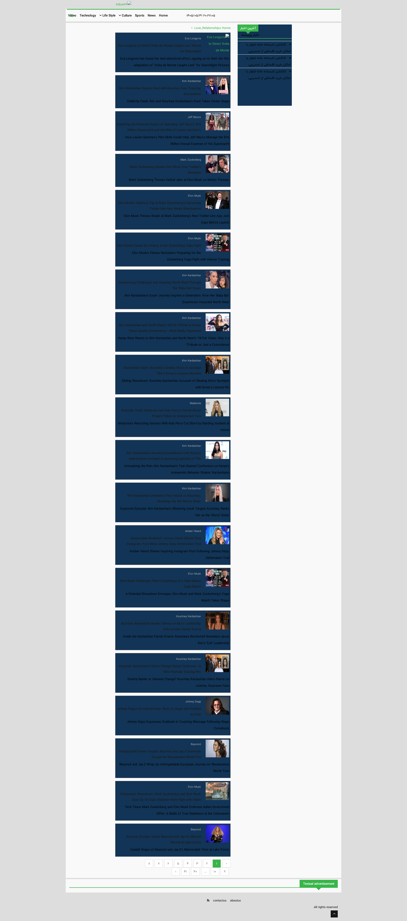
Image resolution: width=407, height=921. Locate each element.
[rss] (208, 900)
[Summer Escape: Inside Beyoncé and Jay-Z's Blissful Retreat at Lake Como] (217, 834)
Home (163, 15)
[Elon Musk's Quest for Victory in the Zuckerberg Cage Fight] (217, 243)
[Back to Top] (334, 913)
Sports (139, 15)
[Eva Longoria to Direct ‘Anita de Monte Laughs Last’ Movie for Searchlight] (217, 43)
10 (215, 871)
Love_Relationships (207, 28)
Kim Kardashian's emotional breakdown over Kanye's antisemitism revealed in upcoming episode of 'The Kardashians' (163, 458)
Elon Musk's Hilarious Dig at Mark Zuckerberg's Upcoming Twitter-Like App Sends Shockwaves (159, 205)
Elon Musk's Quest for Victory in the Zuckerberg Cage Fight (159, 245)
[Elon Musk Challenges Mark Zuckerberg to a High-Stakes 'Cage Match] (217, 578)
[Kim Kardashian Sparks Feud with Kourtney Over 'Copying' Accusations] (217, 85)
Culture (126, 15)
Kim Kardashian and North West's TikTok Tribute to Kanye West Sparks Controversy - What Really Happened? (160, 328)
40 (195, 871)
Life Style (108, 15)
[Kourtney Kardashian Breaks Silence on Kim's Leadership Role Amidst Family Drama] (217, 620)
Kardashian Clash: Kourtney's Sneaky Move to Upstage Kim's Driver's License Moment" (162, 370)
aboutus (235, 900)
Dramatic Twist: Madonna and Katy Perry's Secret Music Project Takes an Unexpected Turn (161, 413)
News (152, 15)
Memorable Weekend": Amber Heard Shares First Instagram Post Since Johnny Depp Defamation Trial (164, 541)
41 (185, 871)
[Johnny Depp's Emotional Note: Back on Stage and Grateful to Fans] (217, 706)
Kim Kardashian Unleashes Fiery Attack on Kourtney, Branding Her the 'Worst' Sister (164, 498)
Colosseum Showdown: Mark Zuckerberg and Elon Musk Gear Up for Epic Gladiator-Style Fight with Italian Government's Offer (160, 799)
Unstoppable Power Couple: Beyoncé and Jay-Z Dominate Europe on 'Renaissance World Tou (160, 754)
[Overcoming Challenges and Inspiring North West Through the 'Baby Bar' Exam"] (217, 279)
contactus (219, 900)
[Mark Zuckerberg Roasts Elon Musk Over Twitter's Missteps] (217, 164)
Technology (88, 15)
